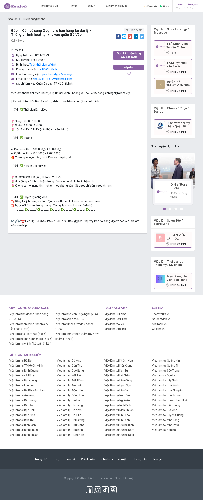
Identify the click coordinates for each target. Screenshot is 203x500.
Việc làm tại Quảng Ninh (166, 360)
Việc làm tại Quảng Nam (119, 429)
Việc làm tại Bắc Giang (23, 400)
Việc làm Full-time (115, 314)
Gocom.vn (158, 328)
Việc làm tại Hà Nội (20, 360)
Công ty (91, 6)
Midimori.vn (159, 323)
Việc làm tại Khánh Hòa (118, 360)
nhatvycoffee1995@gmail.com (52, 78)
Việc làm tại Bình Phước (23, 429)
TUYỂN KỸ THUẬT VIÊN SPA (178, 83)
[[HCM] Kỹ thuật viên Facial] (160, 65)
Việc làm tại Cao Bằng (70, 370)
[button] (164, 209)
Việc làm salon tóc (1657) (71, 319)
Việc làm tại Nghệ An (117, 400)
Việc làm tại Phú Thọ (117, 415)
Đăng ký (166, 6)
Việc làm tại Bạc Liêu (22, 410)
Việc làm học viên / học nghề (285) (76, 314)
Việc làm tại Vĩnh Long (165, 420)
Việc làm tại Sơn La (163, 375)
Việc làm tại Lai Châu (117, 375)
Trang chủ (41, 459)
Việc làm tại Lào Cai (116, 390)
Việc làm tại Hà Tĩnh (69, 415)
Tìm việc (73, 6)
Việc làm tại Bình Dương (24, 370)
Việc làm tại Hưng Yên (70, 434)
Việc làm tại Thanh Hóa (166, 395)
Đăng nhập (152, 6)
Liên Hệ (70, 459)
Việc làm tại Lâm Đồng (118, 380)
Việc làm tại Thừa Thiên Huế (169, 400)
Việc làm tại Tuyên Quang (168, 415)
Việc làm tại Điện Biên (70, 385)
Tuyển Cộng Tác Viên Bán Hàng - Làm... (177, 278)
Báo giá (157, 459)
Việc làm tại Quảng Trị (165, 365)
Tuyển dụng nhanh (50, 6)
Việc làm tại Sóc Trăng (166, 370)
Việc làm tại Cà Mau (69, 360)
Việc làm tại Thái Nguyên (167, 390)
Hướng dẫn (140, 459)
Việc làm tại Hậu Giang (70, 424)
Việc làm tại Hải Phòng (23, 380)
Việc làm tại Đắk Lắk (69, 375)
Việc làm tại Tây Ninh (165, 380)
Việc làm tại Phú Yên (117, 420)
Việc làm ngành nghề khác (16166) (30, 338)
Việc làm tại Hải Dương (71, 420)
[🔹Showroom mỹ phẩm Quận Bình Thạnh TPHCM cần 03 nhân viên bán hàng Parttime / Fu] (160, 125)
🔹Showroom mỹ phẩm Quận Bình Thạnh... (178, 124)
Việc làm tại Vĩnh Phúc (165, 424)
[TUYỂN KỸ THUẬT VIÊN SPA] (160, 84)
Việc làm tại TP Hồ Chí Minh (26, 365)
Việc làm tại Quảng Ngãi (119, 434)
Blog (56, 459)
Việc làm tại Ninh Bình (117, 405)
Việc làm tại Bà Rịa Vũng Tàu (27, 390)
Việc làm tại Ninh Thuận (119, 410)
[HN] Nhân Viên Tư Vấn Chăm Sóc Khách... (177, 45)
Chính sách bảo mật (114, 459)
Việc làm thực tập (115, 328)
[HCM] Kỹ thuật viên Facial (176, 64)
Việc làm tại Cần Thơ (69, 365)
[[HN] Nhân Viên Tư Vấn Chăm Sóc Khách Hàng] (160, 46)
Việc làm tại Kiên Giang (118, 365)
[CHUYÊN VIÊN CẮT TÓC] (160, 237)
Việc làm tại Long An (21, 385)
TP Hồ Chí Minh (47, 69)
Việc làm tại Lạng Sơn (117, 385)
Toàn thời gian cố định (42, 64)
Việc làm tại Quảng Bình (119, 424)
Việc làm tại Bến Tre (21, 420)
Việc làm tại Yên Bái (164, 429)
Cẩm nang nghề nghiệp (117, 6)
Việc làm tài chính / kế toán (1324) (30, 343)
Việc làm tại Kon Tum (117, 370)
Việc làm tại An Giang (22, 395)
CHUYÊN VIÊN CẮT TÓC (175, 237)
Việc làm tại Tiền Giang (166, 405)
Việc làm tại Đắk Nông (70, 380)
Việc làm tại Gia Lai (68, 400)
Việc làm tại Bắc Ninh (22, 415)
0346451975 (129, 55)
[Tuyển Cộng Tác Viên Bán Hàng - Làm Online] (160, 278)
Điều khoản (88, 459)
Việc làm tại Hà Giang (70, 405)
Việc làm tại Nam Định (117, 395)
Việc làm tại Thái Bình (165, 385)
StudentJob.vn (161, 319)
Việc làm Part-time (116, 319)
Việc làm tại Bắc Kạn (21, 405)
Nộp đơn (129, 67)
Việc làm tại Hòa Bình (70, 429)
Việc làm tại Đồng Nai (70, 390)
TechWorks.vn (160, 314)
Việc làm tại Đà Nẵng (22, 375)
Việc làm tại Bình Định (22, 424)
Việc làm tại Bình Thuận (23, 434)
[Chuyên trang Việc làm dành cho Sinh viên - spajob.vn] (15, 6)
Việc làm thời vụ (114, 323)
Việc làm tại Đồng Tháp (71, 395)
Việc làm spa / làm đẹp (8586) (27, 333)
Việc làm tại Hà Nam (69, 410)
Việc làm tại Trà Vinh (164, 410)
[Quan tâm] (129, 73)
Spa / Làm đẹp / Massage (57, 74)
